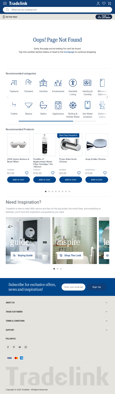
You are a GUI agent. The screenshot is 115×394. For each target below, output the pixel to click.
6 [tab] (62, 191)
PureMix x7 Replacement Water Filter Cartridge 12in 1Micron (43, 163)
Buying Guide (25, 255)
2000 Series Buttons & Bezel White (18, 160)
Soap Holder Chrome (95, 159)
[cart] (109, 3)
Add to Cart (18, 180)
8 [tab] (69, 191)
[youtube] (20, 347)
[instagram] (25, 347)
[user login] (98, 3)
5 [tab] (59, 191)
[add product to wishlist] (24, 173)
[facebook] (8, 347)
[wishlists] (104, 3)
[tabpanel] (18, 158)
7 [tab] (66, 191)
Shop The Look (72, 255)
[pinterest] (14, 347)
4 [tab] (56, 191)
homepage (69, 52)
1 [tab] (45, 191)
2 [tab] (49, 191)
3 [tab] (52, 191)
